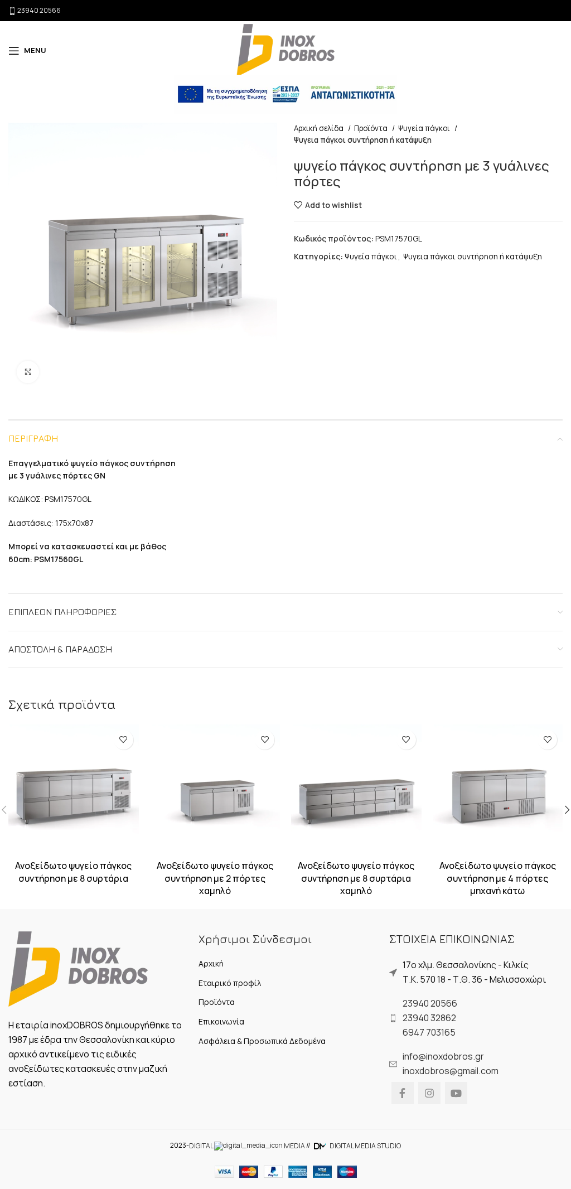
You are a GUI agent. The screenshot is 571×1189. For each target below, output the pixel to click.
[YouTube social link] (456, 1093)
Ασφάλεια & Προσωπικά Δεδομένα (262, 1041)
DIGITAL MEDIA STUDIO (364, 1146)
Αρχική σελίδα (319, 128)
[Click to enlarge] (28, 372)
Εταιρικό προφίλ (230, 983)
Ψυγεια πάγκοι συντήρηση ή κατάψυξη (363, 140)
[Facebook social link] (402, 1093)
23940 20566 (430, 1003)
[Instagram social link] (429, 1093)
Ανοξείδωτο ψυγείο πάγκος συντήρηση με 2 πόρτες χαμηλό (215, 878)
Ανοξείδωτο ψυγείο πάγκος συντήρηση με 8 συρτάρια (73, 871)
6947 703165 (429, 1032)
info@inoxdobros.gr (443, 1056)
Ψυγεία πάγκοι (425, 128)
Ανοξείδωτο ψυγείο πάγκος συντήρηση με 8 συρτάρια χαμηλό (356, 878)
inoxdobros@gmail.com (451, 1071)
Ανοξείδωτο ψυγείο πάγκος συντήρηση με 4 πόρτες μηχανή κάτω (497, 878)
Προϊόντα (371, 128)
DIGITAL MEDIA (247, 1146)
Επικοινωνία (221, 1021)
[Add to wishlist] (123, 740)
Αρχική (211, 963)
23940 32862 (429, 1018)
